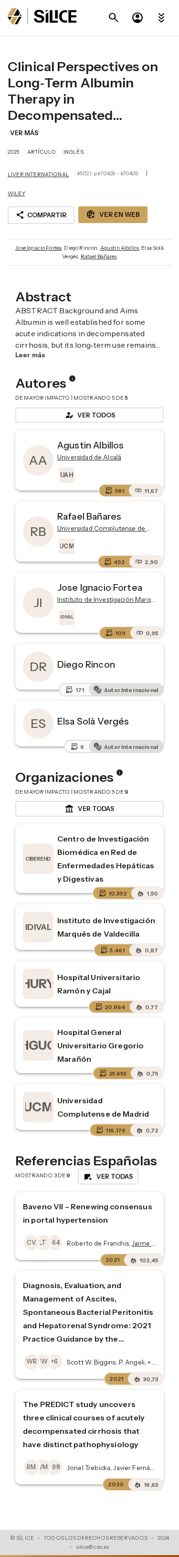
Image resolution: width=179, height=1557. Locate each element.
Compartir (41, 215)
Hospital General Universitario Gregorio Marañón (100, 1045)
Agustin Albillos (119, 248)
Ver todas (89, 809)
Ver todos (90, 415)
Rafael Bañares (99, 256)
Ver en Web (113, 214)
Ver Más (24, 133)
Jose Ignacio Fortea (38, 248)
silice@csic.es (92, 1547)
